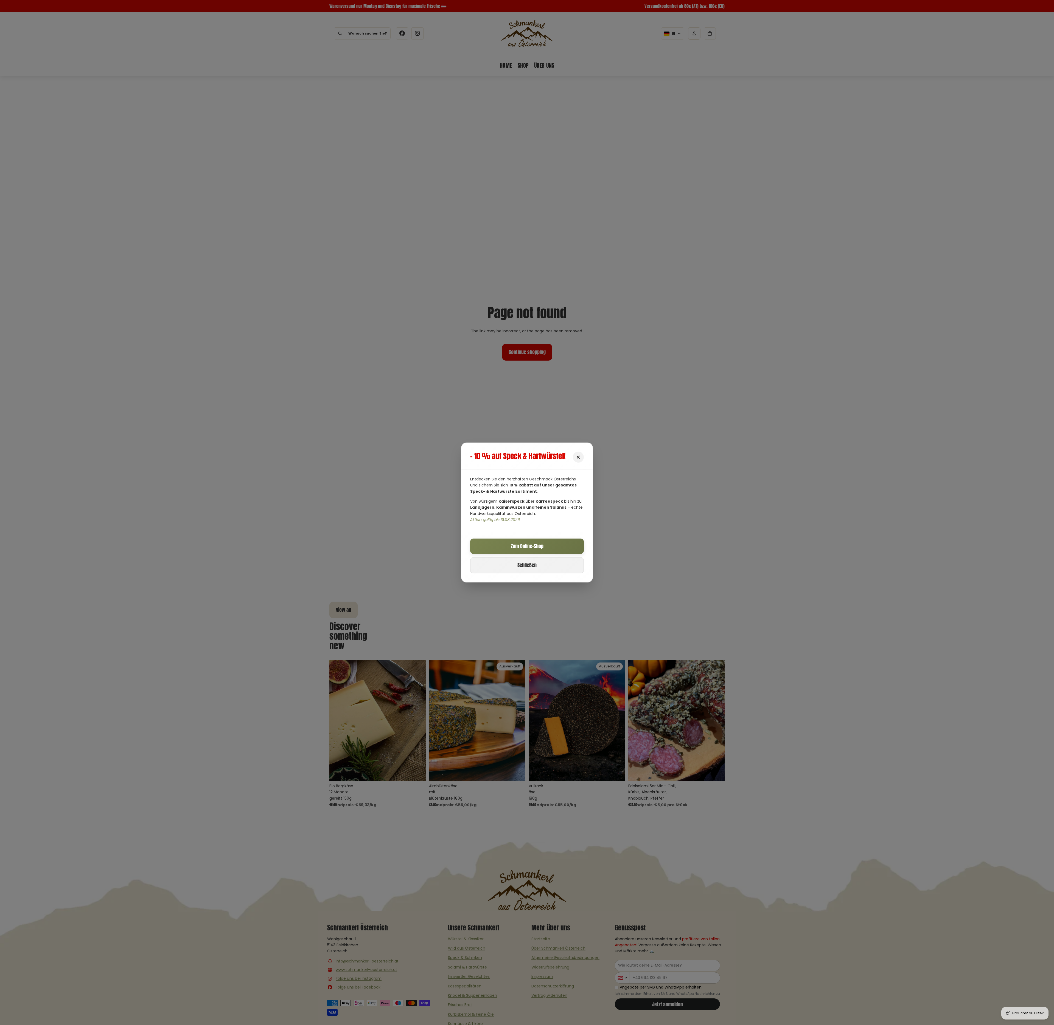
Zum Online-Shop (527, 546)
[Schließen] (578, 457)
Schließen (527, 565)
